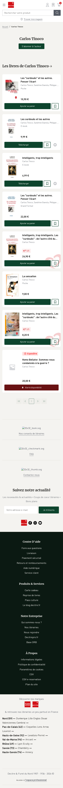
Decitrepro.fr (31, 637)
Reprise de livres (31, 595)
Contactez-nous (31, 474)
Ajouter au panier (27, 106)
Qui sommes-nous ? (31, 622)
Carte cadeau (31, 590)
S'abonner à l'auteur (31, 46)
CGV (31, 674)
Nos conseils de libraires (31, 433)
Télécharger (23, 144)
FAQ (31, 453)
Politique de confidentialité (31, 664)
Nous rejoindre (31, 632)
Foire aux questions (32, 548)
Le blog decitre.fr (31, 605)
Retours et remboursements (31, 562)
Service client (32, 572)
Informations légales (31, 659)
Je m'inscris (49, 510)
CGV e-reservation (31, 679)
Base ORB (31, 642)
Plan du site (31, 684)
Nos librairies (31, 627)
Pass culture (31, 600)
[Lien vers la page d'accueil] (11, 5)
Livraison (31, 553)
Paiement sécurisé (31, 557)
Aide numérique (31, 567)
